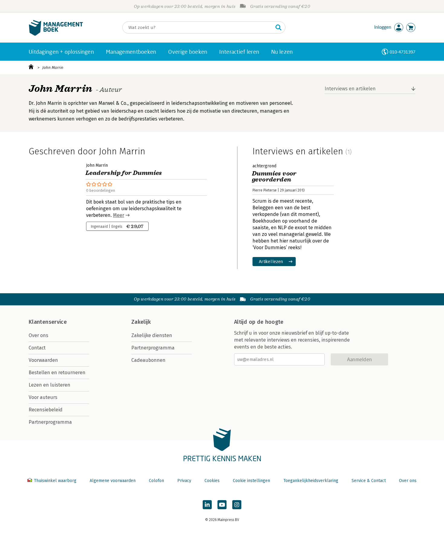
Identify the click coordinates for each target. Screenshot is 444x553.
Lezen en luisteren (49, 385)
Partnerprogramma (50, 422)
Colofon (156, 480)
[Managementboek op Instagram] (236, 504)
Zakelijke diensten (151, 335)
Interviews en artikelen (350, 89)
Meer (118, 215)
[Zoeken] (278, 27)
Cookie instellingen (251, 480)
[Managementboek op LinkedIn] (207, 504)
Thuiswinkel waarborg (55, 480)
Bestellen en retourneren (57, 372)
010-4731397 (402, 51)
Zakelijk (141, 322)
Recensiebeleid (46, 410)
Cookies (212, 480)
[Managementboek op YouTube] (222, 504)
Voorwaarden (43, 360)
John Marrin (52, 67)
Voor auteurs (43, 397)
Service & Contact (369, 480)
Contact (37, 348)
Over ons (38, 335)
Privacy (184, 480)
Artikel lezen (271, 261)
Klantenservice (48, 322)
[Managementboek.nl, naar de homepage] (56, 34)
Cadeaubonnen (148, 360)
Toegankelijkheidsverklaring (310, 480)
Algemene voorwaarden (113, 480)
